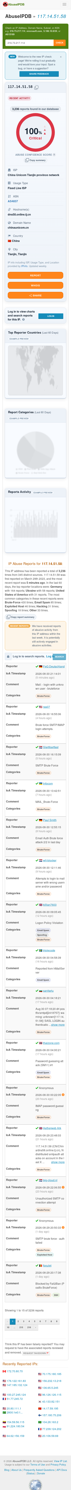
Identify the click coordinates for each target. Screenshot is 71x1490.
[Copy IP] (36, 87)
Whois (35, 285)
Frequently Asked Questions (39, 1470)
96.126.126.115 (51, 1395)
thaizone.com (51, 1043)
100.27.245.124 (16, 1395)
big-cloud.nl (50, 1180)
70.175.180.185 (51, 1374)
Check (59, 42)
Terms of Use (37, 1464)
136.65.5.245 (50, 1388)
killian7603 (50, 905)
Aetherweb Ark (52, 1128)
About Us (16, 1470)
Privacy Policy (58, 1464)
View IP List (60, 1461)
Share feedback (39, 73)
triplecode (49, 950)
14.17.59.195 (50, 1408)
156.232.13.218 (51, 1381)
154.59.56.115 (15, 1422)
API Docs (62, 1470)
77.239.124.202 (51, 1429)
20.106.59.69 (50, 1436)
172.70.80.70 (15, 1371)
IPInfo (24, 266)
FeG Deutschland (54, 666)
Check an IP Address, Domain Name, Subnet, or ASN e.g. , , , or (32, 31)
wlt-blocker (49, 860)
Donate (41, 1473)
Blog (6, 1470)
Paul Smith (50, 820)
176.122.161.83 (16, 1381)
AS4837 (13, 201)
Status (30, 1473)
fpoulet (47, 1265)
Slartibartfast (50, 747)
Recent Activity (20, 99)
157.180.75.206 (51, 1415)
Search (59, 656)
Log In (50, 316)
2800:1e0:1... (15, 1412)
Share (37, 295)
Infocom (48, 783)
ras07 (46, 707)
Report (35, 275)
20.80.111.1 (14, 1408)
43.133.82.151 (51, 1401)
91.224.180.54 (15, 1426)
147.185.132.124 (17, 1385)
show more (58, 1025)
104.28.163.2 (50, 1422)
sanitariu (48, 991)
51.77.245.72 (15, 1399)
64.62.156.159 (15, 1436)
